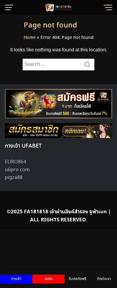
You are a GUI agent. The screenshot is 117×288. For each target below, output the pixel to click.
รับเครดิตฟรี (77, 278)
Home (30, 38)
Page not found (50, 25)
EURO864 (15, 162)
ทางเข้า (16, 278)
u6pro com (17, 169)
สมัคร (48, 278)
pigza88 (13, 177)
